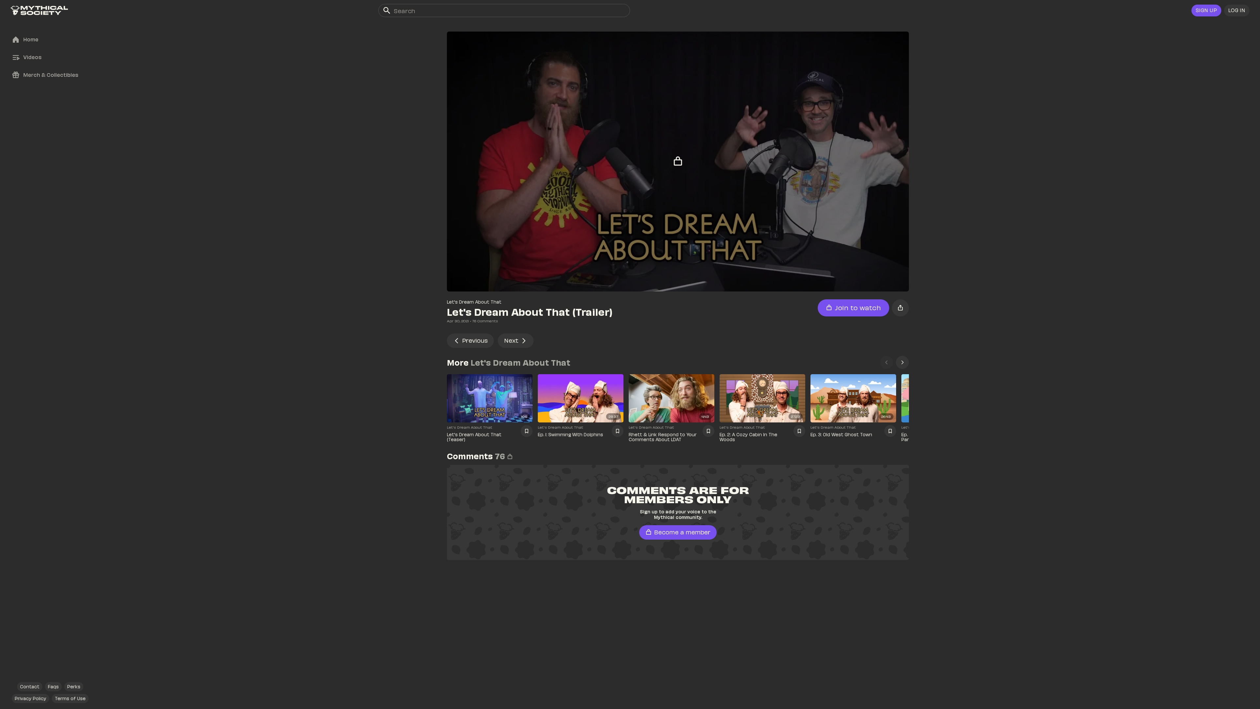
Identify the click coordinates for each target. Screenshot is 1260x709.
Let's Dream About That (474, 301)
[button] (1237, 10)
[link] (39, 10)
